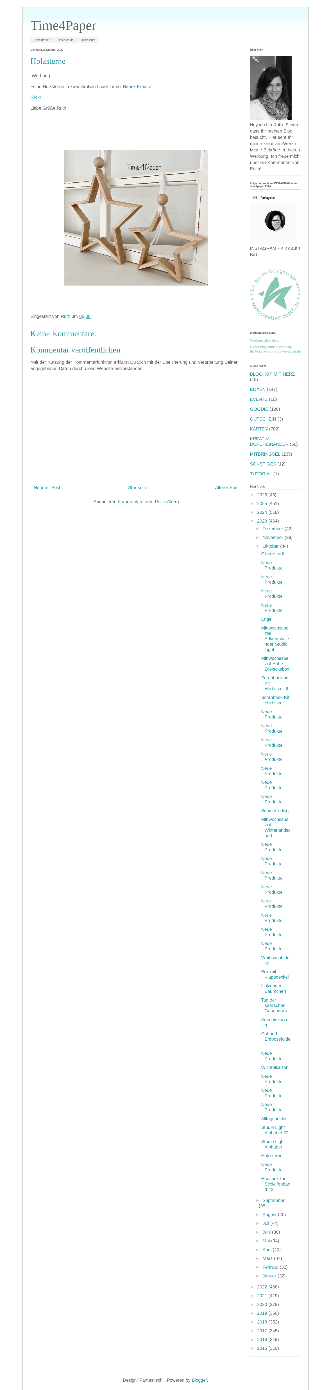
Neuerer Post (47, 487)
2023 (262, 521)
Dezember (274, 528)
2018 (262, 1321)
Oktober (271, 546)
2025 (262, 503)
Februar (271, 1267)
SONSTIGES (263, 463)
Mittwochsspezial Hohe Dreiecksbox (275, 664)
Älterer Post (227, 487)
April (268, 1249)
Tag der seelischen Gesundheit (274, 1005)
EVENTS (259, 399)
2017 (262, 1330)
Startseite (137, 487)
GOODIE (259, 409)
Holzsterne (272, 1155)
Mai (267, 1240)
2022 (262, 1286)
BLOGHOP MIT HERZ (272, 374)
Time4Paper (63, 25)
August (270, 1214)
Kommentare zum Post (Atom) (148, 501)
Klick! (35, 97)
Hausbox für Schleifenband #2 (275, 1184)
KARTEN (259, 428)
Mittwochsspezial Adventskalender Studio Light (275, 638)
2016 (262, 1339)
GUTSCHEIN (263, 419)
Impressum (88, 40)
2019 (262, 1313)
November (274, 537)
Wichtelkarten (274, 1067)
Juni (267, 1232)
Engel (266, 619)
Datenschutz (65, 40)
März (268, 1258)
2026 (262, 494)
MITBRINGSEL (265, 454)
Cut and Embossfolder (275, 1039)
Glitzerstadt (272, 553)
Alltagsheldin (273, 1118)
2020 (262, 1304)
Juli (266, 1223)
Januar (270, 1275)
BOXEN (257, 389)
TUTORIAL (261, 473)
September (274, 1200)
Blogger (199, 1380)
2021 (262, 1295)
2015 (262, 1348)
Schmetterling (275, 810)
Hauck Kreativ (137, 86)
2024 (262, 512)
